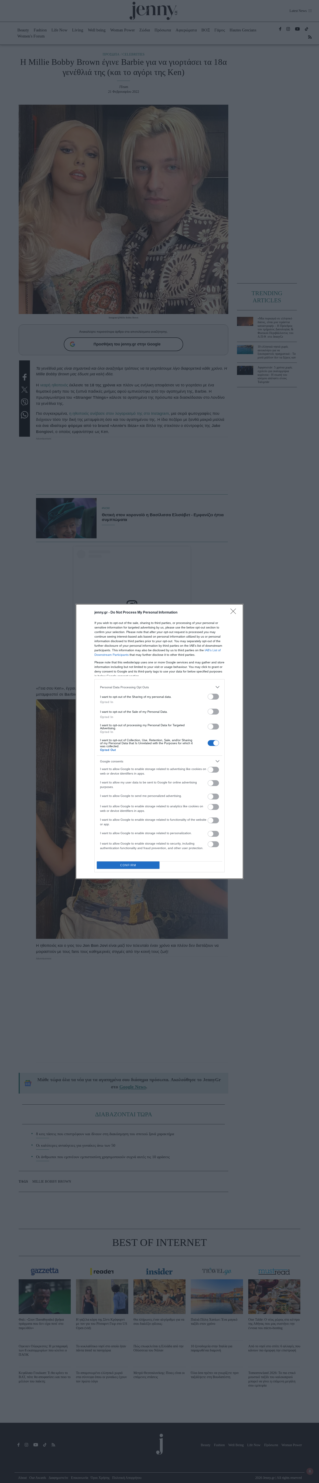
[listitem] (159, 687)
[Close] (234, 613)
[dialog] (159, 741)
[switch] (213, 697)
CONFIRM (128, 865)
